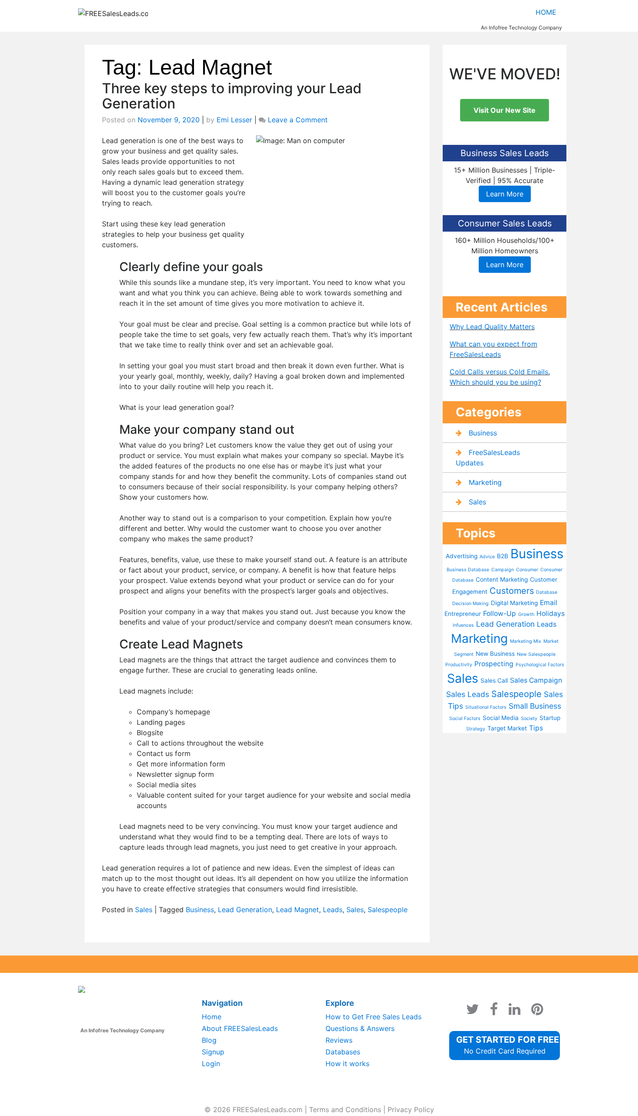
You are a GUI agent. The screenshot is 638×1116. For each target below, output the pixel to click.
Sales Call (494, 680)
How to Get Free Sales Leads (373, 1016)
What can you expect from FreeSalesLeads (493, 349)
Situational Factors (485, 707)
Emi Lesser (234, 119)
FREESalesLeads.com (268, 1109)
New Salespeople (536, 654)
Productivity (458, 665)
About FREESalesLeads (240, 1028)
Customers (512, 591)
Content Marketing (502, 579)
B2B (502, 556)
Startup (549, 717)
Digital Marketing (514, 602)
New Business (495, 653)
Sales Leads (467, 694)
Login (211, 1063)
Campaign (502, 570)
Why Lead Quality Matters (492, 326)
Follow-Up (499, 613)
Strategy (475, 729)
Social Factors (464, 718)
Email (548, 603)
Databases (343, 1051)
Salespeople (388, 909)
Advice (487, 557)
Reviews (339, 1040)
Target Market (507, 728)
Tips (536, 728)
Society (529, 718)
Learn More (504, 194)
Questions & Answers (360, 1028)
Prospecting (493, 664)
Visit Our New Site (505, 110)
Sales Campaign (536, 680)
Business (200, 909)
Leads (332, 909)
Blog (209, 1040)
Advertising (461, 556)
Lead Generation (245, 909)
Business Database (468, 570)
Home (546, 12)
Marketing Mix (525, 641)
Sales (143, 909)
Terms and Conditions (345, 1109)
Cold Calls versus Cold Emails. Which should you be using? (500, 376)
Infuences (463, 625)
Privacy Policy (411, 1109)
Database (546, 592)
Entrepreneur (462, 613)
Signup (213, 1051)
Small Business (535, 705)
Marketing (485, 482)
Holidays (550, 613)
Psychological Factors (540, 665)
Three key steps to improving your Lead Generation (232, 96)
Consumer (527, 570)
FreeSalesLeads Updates (488, 457)
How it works (347, 1063)
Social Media (501, 717)
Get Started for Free (507, 1044)
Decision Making (470, 603)
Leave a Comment (298, 119)
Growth (526, 614)
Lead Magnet (297, 909)
